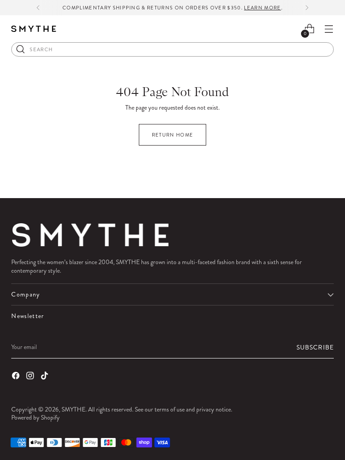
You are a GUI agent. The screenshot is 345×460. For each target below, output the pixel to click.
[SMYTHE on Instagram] (31, 376)
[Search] (20, 49)
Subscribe (314, 347)
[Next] (307, 7)
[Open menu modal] (329, 29)
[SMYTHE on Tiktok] (45, 376)
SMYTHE (73, 409)
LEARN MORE (262, 7)
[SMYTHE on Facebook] (16, 376)
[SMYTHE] (33, 29)
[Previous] (38, 7)
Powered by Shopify (35, 417)
